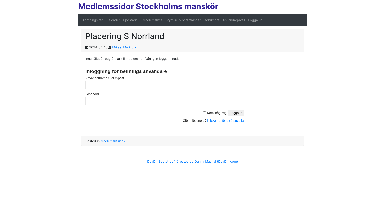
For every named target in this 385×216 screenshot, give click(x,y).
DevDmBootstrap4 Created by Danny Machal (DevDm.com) (192, 161)
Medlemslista (152, 20)
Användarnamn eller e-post (104, 78)
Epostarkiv (131, 20)
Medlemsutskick (113, 141)
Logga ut (255, 20)
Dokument (211, 20)
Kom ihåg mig (217, 113)
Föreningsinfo (93, 20)
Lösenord (92, 94)
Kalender (113, 20)
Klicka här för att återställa (225, 120)
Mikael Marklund (124, 47)
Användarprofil (234, 20)
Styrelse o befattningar (183, 20)
